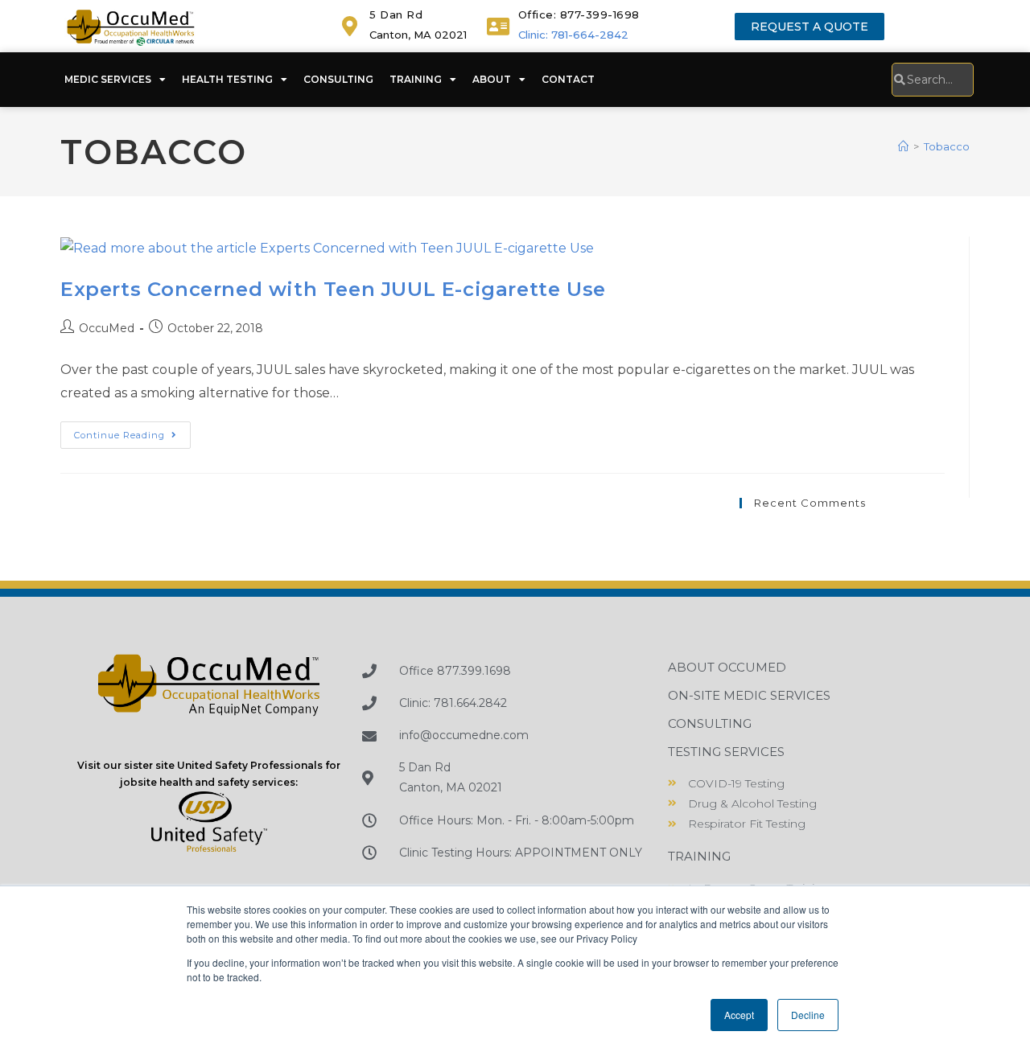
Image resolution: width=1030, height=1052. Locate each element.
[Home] (903, 146)
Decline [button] (808, 1014)
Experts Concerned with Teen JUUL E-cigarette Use (333, 289)
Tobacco (947, 146)
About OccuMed (727, 667)
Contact (568, 79)
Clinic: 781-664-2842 (573, 34)
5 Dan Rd (395, 14)
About (491, 79)
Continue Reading (132, 431)
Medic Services (107, 79)
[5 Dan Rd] (350, 26)
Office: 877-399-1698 (579, 14)
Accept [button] (739, 1014)
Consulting (338, 79)
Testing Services (726, 751)
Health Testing (227, 79)
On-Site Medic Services (749, 695)
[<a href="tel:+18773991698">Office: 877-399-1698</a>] (498, 26)
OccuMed (106, 328)
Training (415, 79)
